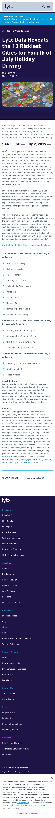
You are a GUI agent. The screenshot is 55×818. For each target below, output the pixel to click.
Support (6, 657)
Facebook (10, 462)
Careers (5, 568)
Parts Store (7, 674)
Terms (10, 772)
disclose (24, 805)
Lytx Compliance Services (14, 669)
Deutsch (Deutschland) (12, 724)
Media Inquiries (34, 478)
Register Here (33, 22)
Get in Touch (8, 699)
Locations (6, 596)
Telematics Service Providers (15, 748)
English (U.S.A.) (9, 712)
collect (12, 805)
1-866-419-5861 (10, 693)
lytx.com (22, 459)
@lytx (30, 459)
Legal (4, 772)
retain (31, 805)
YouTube (26, 462)
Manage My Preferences (27, 813)
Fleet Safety (7, 521)
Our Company (8, 574)
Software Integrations (12, 538)
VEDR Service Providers (13, 555)
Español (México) (10, 729)
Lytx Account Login (11, 663)
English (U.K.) (8, 718)
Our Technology (9, 579)
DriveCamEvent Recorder (14, 423)
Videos (5, 627)
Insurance (6, 754)
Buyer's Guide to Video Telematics (18, 638)
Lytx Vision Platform (11, 549)
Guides (5, 632)
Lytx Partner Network (12, 743)
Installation (7, 680)
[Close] (52, 778)
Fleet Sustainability (11, 602)
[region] (27, 796)
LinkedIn (47, 459)
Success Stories (9, 615)
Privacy (17, 772)
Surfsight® (7, 526)
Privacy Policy (23, 802)
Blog (4, 621)
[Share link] (3, 482)
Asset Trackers (9, 532)
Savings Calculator (10, 644)
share (43, 805)
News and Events (10, 585)
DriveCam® (7, 515)
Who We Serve (8, 591)
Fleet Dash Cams (10, 543)
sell (36, 805)
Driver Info (26, 772)
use (18, 805)
